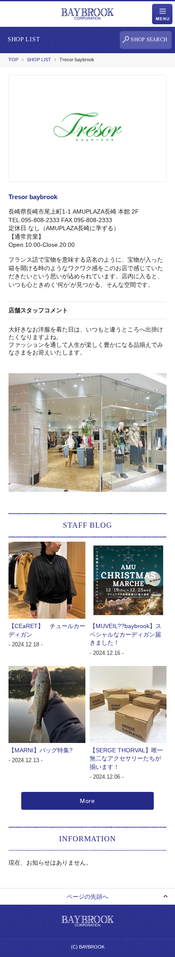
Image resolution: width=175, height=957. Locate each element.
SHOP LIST (39, 59)
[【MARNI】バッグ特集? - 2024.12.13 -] (46, 669)
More (87, 800)
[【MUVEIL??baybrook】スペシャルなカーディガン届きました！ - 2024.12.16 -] (128, 545)
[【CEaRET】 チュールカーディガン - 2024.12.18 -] (46, 545)
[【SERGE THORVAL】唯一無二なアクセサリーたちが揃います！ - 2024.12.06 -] (128, 669)
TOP (13, 59)
